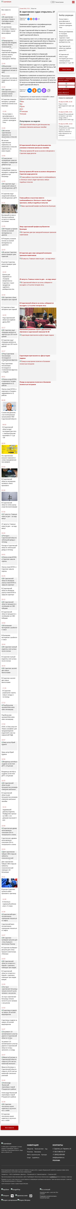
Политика (30, 1151)
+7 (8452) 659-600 (59, 1154)
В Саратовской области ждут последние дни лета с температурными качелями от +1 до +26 (66, 59)
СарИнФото (35, 1157)
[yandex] (9, 1200)
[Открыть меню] (73, 2)
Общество (33, 8)
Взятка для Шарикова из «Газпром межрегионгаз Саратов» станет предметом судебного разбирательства (66, 37)
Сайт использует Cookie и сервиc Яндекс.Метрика (14, 1183)
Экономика (37, 1151)
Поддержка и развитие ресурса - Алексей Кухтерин (48, 1197)
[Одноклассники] (31, 19)
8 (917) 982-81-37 (63, 89)
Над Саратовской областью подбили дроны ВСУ (65, 48)
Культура (44, 1154)
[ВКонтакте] (28, 19)
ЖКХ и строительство (33, 1154)
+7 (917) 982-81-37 (59, 1151)
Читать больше (66, 69)
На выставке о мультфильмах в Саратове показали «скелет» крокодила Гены (65, 23)
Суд (46, 1149)
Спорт (29, 1157)
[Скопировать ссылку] (39, 19)
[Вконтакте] (12, 1195)
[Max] (66, 83)
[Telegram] (34, 19)
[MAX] (36, 19)
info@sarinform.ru (63, 94)
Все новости (6, 10)
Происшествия (39, 1149)
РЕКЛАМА (56, 1160)
